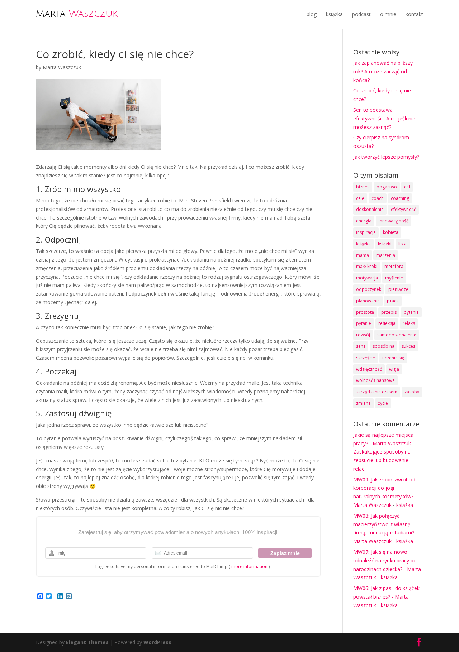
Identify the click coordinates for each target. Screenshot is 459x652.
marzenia (385, 255)
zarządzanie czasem (376, 392)
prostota (365, 312)
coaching (400, 198)
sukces (408, 346)
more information (249, 567)
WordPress (157, 642)
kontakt (414, 14)
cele (360, 198)
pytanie (363, 323)
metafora (393, 266)
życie (383, 403)
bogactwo (387, 187)
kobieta (390, 232)
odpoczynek (368, 289)
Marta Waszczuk (62, 67)
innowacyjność (393, 221)
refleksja (387, 323)
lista (402, 244)
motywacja (367, 278)
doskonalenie (370, 209)
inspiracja (366, 232)
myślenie (394, 278)
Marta (77, 13)
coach (378, 198)
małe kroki (366, 266)
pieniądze (398, 289)
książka (334, 14)
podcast (361, 14)
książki (384, 244)
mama (362, 255)
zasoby (411, 392)
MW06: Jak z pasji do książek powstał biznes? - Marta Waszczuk (386, 597)
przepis (389, 312)
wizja (394, 369)
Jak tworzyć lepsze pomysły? (386, 156)
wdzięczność (369, 369)
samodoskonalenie (396, 335)
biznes (362, 187)
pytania (411, 312)
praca (393, 301)
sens (360, 346)
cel (407, 187)
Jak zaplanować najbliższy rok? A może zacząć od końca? (383, 71)
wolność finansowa (375, 380)
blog (312, 14)
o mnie (388, 14)
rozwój (363, 335)
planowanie (368, 301)
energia (364, 221)
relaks (409, 323)
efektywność (403, 209)
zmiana (363, 403)
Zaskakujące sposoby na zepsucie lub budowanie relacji (382, 460)
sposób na (383, 346)
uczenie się (393, 358)
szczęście (365, 358)
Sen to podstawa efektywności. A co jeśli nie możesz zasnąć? (384, 118)
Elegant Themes (87, 642)
